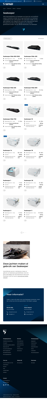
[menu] (43, 4)
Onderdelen (33, 350)
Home (4, 8)
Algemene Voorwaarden (7, 396)
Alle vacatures (19, 362)
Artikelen (5, 372)
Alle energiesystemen (7, 354)
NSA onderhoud (20, 341)
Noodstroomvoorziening (7, 341)
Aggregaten (33, 341)
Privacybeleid (17, 396)
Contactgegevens (6, 380)
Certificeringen (6, 370)
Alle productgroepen (35, 352)
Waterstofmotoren (34, 346)
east (4, 67)
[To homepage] (8, 4)
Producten (9, 8)
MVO (4, 368)
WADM (18, 394)
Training (18, 346)
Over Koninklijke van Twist (8, 362)
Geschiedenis (5, 364)
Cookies (13, 396)
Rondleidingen (6, 382)
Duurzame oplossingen (7, 348)
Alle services (19, 350)
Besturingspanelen (6, 350)
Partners (4, 366)
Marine (14, 8)
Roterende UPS (6, 346)
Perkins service (20, 348)
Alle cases (33, 362)
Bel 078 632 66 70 (29, 1)
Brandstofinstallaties (7, 352)
